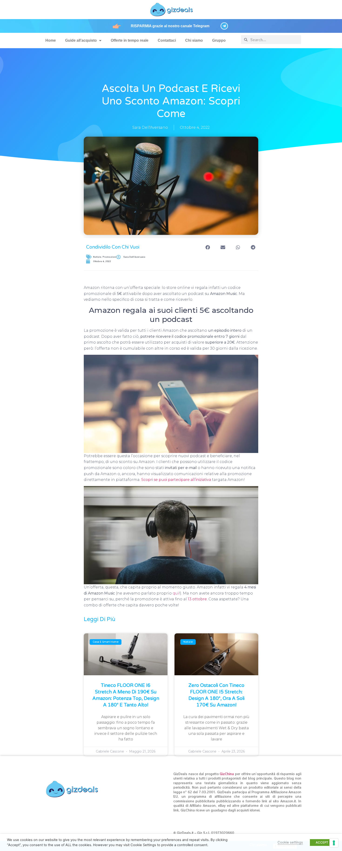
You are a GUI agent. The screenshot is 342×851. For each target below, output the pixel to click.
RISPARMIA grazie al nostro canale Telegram (170, 26)
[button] (207, 247)
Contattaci (167, 40)
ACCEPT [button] (322, 842)
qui (176, 593)
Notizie (97, 256)
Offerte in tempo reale (129, 40)
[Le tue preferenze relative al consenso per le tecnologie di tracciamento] (333, 842)
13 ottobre (197, 599)
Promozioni (109, 256)
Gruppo (219, 40)
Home (50, 40)
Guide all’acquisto (81, 40)
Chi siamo (194, 40)
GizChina (227, 774)
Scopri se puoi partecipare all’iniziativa (176, 479)
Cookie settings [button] (290, 842)
